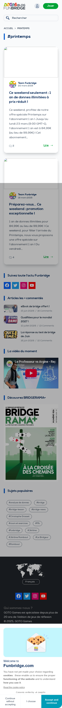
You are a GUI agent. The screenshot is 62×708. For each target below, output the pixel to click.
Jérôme (33, 530)
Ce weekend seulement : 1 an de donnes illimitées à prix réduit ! (30, 97)
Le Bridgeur (42, 537)
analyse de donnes (19, 502)
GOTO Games (23, 621)
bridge (41, 502)
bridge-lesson (17, 509)
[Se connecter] (37, 6)
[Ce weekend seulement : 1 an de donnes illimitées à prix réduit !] (31, 62)
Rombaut (15, 544)
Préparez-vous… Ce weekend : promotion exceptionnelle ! (26, 209)
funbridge (15, 530)
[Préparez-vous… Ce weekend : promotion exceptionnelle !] (31, 173)
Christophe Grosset (19, 516)
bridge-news (39, 509)
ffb (38, 523)
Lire (46, 145)
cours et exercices (19, 523)
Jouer (50, 5)
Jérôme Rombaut (19, 537)
